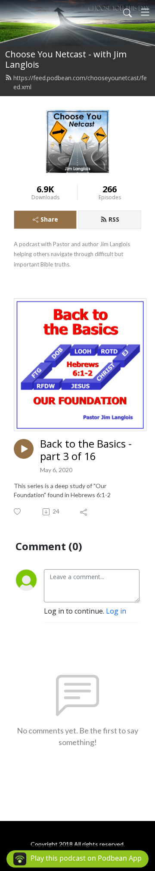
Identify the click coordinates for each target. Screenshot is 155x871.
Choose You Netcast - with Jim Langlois (66, 59)
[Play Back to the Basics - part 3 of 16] (24, 449)
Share (49, 219)
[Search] (127, 12)
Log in (116, 611)
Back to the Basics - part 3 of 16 (86, 450)
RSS (113, 219)
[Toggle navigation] (145, 12)
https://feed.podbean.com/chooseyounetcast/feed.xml (80, 82)
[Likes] (18, 511)
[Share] (84, 512)
